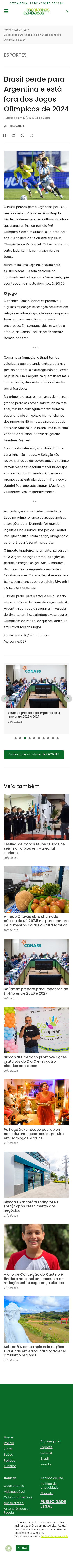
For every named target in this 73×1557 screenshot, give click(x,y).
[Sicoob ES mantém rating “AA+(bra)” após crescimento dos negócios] (36, 1188)
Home (8, 1437)
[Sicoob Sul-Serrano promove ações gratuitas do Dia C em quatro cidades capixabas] (36, 698)
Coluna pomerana (18, 1497)
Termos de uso (51, 1478)
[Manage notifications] (8, 1548)
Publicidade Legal (53, 1504)
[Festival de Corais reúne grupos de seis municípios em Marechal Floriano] (36, 830)
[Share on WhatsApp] (31, 135)
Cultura (46, 1453)
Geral (8, 1449)
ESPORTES (20, 30)
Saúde (8, 1454)
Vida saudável (14, 1491)
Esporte (46, 1447)
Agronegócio (50, 1441)
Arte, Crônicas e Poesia (16, 1511)
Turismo (10, 1466)
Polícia (9, 1443)
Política (9, 1460)
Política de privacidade (49, 1485)
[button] (15, 738)
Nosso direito (14, 1503)
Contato (46, 1493)
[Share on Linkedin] (13, 135)
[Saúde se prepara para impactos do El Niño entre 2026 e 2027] (36, 973)
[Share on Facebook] (4, 135)
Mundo (45, 1464)
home (7, 30)
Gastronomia (14, 1485)
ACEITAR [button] (22, 1548)
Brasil (44, 1458)
